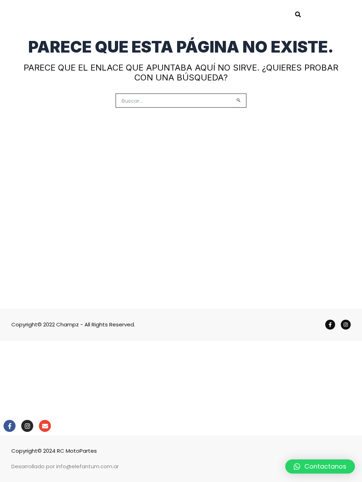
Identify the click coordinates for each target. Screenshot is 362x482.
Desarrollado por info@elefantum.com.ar (65, 466)
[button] (298, 14)
